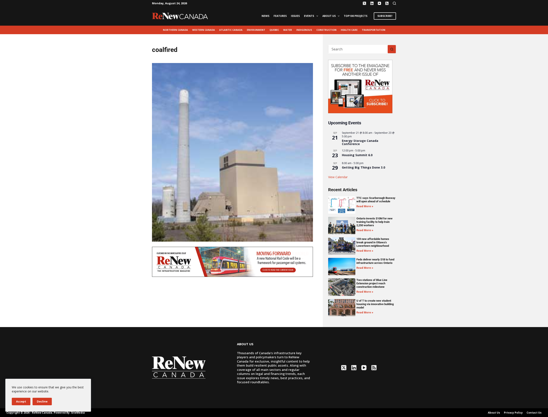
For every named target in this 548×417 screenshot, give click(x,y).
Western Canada (203, 29)
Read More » (364, 206)
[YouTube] (379, 3)
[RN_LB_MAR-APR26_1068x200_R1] (232, 261)
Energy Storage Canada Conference (360, 142)
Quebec (274, 29)
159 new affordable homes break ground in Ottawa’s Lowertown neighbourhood (372, 242)
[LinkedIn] (372, 3)
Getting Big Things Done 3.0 (363, 167)
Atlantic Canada (231, 29)
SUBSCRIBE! (384, 16)
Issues (295, 16)
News (265, 16)
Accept (21, 401)
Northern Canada (175, 29)
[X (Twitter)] (364, 3)
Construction (326, 29)
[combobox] (358, 49)
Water (287, 29)
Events (309, 16)
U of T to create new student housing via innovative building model (375, 304)
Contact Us (534, 412)
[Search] (394, 3)
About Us (329, 16)
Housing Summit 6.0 (357, 155)
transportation (373, 29)
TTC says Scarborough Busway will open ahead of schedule (375, 199)
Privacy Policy (513, 412)
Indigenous (304, 29)
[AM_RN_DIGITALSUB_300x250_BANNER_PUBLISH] (360, 86)
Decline (42, 401)
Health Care (349, 29)
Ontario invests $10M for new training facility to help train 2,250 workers (374, 222)
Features (280, 16)
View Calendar (338, 177)
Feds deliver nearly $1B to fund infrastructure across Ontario (375, 261)
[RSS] (387, 3)
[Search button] (392, 49)
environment (256, 29)
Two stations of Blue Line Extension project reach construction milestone (371, 283)
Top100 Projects (355, 16)
